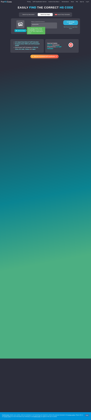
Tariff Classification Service (39, 1)
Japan (34, 49)
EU (37, 47)
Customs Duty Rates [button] (53, 1)
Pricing (29, 1)
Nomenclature (65, 1)
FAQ (77, 1)
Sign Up (82, 1)
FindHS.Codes (5, 415)
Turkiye (27, 49)
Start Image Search (71, 22)
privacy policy (71, 415)
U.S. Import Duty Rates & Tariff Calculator (27, 42)
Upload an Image (21, 30)
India (22, 49)
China (16, 49)
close (87, 415)
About (72, 1)
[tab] (28, 14)
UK (20, 49)
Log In (87, 1)
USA (34, 47)
